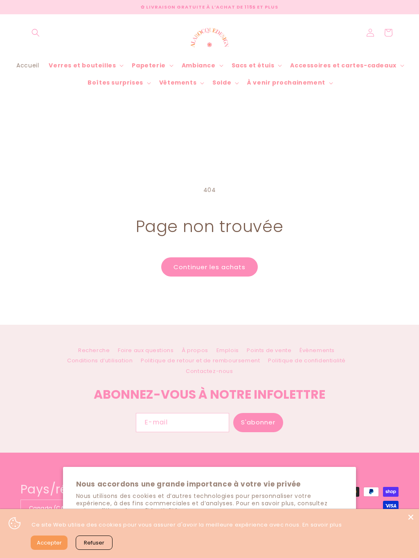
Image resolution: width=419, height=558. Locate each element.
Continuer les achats (209, 267)
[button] (36, 33)
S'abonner (258, 422)
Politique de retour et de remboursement (200, 360)
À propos (195, 350)
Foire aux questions (145, 350)
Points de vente (269, 350)
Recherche (94, 351)
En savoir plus (322, 525)
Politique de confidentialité (307, 360)
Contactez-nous (209, 371)
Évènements (317, 350)
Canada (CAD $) (52, 508)
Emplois (227, 350)
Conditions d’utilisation (100, 360)
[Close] (411, 517)
